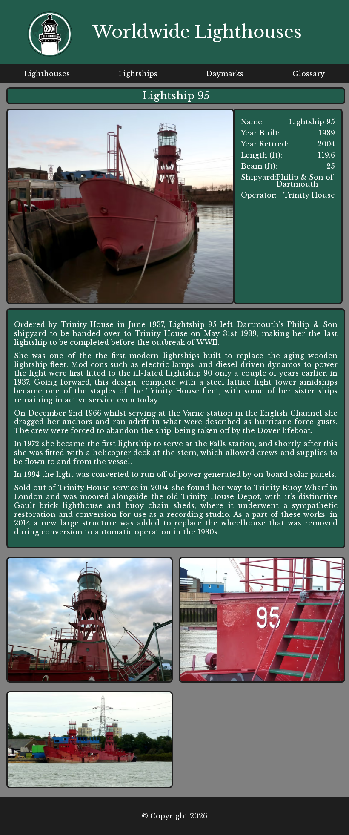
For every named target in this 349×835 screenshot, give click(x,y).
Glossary (308, 73)
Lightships (138, 73)
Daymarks (224, 73)
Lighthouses (47, 73)
